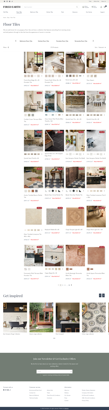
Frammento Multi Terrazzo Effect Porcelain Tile (33, 274)
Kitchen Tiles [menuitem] (50, 12)
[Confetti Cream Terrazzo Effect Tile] (33, 101)
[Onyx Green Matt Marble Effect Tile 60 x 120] (54, 101)
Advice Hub (96, 1)
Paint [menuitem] (62, 12)
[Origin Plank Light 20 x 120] (96, 216)
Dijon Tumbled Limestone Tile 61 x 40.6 (96, 196)
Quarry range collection (35, 334)
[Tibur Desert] (96, 62)
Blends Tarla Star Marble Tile (74, 195)
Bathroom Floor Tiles (26, 41)
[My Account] (101, 7)
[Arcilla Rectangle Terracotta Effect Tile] (75, 255)
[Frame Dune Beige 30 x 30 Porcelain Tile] (33, 62)
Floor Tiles (13, 17)
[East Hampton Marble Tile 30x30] (96, 140)
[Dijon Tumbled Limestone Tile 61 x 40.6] (96, 177)
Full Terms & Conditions (88, 395)
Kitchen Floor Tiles (43, 41)
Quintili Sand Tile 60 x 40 (31, 158)
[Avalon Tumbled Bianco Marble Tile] (33, 177)
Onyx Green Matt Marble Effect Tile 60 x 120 (54, 120)
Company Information (87, 393)
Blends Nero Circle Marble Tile (54, 195)
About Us (103, 1)
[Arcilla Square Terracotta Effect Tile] (96, 255)
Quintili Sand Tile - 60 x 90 (73, 119)
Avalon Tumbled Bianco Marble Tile (33, 196)
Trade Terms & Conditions (53, 395)
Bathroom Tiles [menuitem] (34, 12)
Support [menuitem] (102, 12)
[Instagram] (7, 1)
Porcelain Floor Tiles (62, 41)
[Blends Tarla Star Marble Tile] (75, 177)
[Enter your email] (70, 371)
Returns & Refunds (34, 395)
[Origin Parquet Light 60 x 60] (75, 216)
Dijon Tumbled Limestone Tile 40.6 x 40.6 (32, 235)
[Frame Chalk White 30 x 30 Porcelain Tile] (54, 62)
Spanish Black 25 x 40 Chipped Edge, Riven (54, 155)
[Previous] (100, 295)
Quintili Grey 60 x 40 (93, 119)
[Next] (71, 285)
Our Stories (67, 395)
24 (69, 285)
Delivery (66, 393)
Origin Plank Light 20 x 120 (95, 229)
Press (65, 398)
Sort (96, 47)
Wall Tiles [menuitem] (5, 12)
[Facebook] (4, 1)
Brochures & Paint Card (35, 390)
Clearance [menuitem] (74, 12)
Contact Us (32, 393)
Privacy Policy (85, 400)
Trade (90, 1)
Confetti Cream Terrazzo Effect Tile (33, 120)
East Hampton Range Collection (11, 334)
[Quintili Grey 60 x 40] (96, 101)
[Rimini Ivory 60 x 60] (75, 62)
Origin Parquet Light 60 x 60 (74, 229)
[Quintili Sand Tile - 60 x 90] (75, 101)
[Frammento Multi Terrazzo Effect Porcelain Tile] (33, 255)
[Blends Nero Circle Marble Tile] (54, 177)
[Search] (77, 7)
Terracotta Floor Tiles (81, 41)
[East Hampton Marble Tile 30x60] (75, 140)
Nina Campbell (60, 334)
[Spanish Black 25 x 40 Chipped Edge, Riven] (54, 140)
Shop (8, 17)
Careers (66, 400)
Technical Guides (33, 398)
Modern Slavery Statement (88, 390)
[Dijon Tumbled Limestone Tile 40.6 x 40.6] (33, 216)
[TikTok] (12, 1)
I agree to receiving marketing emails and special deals (56, 375)
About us (66, 390)
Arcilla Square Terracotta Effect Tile (96, 274)
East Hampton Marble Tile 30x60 (75, 158)
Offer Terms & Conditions (88, 398)
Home (4, 17)
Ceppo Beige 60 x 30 (51, 273)
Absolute (66, 408)
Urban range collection (88, 334)
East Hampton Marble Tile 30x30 (96, 158)
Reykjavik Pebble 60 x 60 (52, 229)
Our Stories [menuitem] (89, 12)
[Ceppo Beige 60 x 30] (54, 255)
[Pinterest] (9, 1)
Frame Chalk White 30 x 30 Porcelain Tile (53, 81)
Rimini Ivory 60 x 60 (72, 80)
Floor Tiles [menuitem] (19, 12)
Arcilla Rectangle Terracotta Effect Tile (74, 274)
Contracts (49, 398)
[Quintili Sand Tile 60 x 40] (33, 140)
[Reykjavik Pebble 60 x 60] (54, 216)
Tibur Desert (90, 80)
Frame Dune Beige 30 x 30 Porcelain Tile (31, 81)
